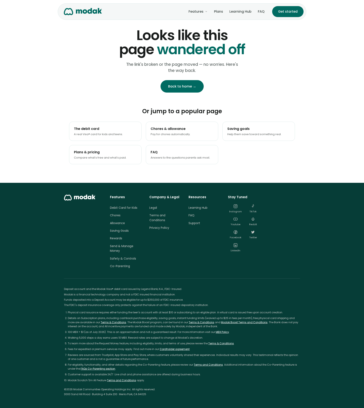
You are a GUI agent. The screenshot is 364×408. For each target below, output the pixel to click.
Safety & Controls (123, 258)
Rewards (116, 238)
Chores (115, 215)
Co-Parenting (120, 266)
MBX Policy (222, 332)
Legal (153, 208)
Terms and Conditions (157, 217)
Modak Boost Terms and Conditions (244, 322)
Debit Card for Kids (123, 208)
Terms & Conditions (113, 322)
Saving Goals (119, 231)
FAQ (261, 11)
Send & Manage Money (121, 248)
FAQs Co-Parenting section (98, 368)
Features (196, 11)
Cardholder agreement (175, 349)
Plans (218, 11)
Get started (288, 11)
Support (194, 223)
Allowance (117, 223)
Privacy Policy (159, 228)
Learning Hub (240, 11)
